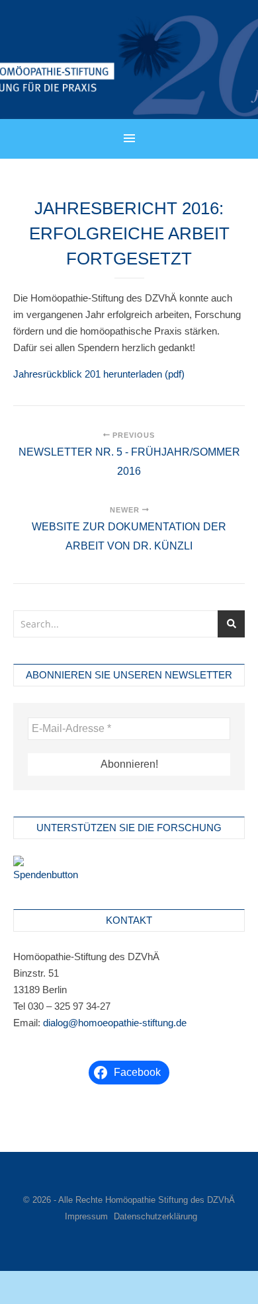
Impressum (86, 1216)
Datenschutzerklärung (155, 1216)
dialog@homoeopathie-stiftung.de (115, 1022)
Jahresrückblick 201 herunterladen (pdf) (99, 374)
